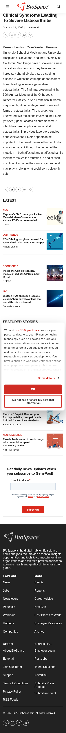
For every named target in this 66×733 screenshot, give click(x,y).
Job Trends (10, 234)
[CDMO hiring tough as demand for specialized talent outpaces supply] (55, 241)
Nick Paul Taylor (11, 450)
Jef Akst (6, 224)
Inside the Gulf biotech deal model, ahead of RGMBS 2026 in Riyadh (22, 273)
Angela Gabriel (10, 246)
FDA (5, 209)
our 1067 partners (27, 330)
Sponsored (10, 266)
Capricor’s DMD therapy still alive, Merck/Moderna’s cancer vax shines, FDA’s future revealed (22, 217)
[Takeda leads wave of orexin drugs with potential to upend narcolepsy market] (55, 442)
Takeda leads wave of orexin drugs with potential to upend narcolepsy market (23, 442)
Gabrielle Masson (12, 306)
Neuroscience (12, 435)
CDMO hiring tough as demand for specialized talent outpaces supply (23, 241)
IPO (5, 291)
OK (33, 389)
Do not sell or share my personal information (33, 401)
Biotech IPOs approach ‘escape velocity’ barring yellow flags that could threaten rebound (22, 298)
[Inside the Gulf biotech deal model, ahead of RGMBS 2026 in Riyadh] (55, 273)
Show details (46, 378)
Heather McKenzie (12, 424)
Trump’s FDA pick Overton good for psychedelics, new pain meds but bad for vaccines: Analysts (22, 417)
